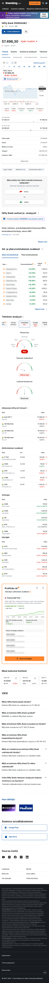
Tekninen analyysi (12, 316)
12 (42, 169)
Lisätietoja (5, 869)
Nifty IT (44, 677)
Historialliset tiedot (30, 57)
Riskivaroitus (6, 970)
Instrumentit (44, 57)
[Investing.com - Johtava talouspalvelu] (13, 3)
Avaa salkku (30, 874)
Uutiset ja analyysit (28, 52)
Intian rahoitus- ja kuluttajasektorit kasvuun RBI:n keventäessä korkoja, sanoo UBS (24, 229)
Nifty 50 (25, 677)
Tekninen (43, 52)
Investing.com (6, 234)
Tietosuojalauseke (8, 963)
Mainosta (5, 874)
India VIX (6, 677)
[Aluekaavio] (7, 63)
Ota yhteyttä (6, 878)
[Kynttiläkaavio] (4, 63)
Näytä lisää (24, 161)
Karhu (26, 192)
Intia (24, 169)
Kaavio (14, 52)
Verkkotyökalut (32, 878)
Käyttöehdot (6, 955)
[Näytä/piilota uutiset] (15, 63)
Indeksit (5, 9)
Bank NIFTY (8, 417)
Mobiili (28, 869)
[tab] (13, 324)
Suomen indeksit (17, 9)
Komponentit (17, 57)
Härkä (26, 202)
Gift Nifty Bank (9, 424)
